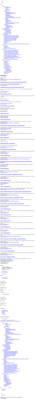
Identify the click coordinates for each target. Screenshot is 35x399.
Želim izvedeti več (19, 397)
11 (5, 260)
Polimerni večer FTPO (4, 113)
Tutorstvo (3, 311)
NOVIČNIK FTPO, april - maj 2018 (7, 105)
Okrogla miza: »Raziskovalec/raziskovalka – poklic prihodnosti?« (12, 125)
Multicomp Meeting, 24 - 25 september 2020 (10, 372)
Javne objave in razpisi (7, 384)
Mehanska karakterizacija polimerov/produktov (11, 352)
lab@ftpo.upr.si (5, 318)
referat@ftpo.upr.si (5, 278)
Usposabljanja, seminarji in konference (9, 355)
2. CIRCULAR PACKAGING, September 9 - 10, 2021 (12, 371)
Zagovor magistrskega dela (5, 180)
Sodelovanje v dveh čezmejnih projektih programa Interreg (11, 174)
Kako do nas (4, 273)
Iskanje (10, 387)
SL (2, 1)
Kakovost (5, 375)
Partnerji (5, 357)
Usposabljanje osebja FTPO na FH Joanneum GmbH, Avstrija (12, 87)
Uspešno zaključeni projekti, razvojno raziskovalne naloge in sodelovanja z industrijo (16, 358)
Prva (1, 260)
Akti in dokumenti (6, 379)
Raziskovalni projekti (7, 346)
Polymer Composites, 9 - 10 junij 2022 (9, 369)
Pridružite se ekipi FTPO (7, 380)
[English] (3, 394)
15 (8, 260)
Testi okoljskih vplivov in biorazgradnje (9, 353)
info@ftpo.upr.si (5, 272)
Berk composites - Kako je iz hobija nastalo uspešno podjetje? (11, 244)
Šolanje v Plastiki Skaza (4, 137)
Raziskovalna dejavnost (5, 28)
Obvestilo (1, 184)
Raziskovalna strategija (7, 345)
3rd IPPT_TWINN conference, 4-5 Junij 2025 (10, 366)
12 (6, 260)
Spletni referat (4, 310)
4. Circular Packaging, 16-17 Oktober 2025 (10, 365)
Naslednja (11, 260)
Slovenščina (4, 389)
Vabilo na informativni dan (5, 214)
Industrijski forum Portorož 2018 (6, 131)
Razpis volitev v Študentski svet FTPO (7, 256)
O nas (3, 373)
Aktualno (3, 44)
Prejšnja (3, 260)
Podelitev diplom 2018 (4, 168)
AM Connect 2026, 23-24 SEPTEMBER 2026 (11, 364)
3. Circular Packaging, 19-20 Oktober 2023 (10, 367)
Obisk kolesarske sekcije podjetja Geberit (8, 149)
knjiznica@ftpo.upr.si (6, 294)
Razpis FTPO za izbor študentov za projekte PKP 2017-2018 (11, 197)
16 (9, 260)
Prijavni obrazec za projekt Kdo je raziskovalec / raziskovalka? (12, 203)
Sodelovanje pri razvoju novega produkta (10, 354)
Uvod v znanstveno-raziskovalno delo (7, 250)
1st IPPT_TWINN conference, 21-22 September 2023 (12, 368)
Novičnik (3, 312)
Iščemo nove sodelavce (4, 100)
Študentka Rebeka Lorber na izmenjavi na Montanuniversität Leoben (13, 82)
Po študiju (5, 340)
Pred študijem (6, 323)
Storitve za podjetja (5, 34)
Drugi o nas (5, 377)
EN (2, 2)
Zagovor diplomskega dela (5, 119)
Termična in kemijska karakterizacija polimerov (11, 351)
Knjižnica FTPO (6, 378)
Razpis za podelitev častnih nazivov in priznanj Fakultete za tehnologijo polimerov (15, 191)
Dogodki (5, 361)
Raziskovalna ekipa (7, 349)
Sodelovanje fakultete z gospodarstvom (7, 143)
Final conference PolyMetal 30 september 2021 (11, 370)
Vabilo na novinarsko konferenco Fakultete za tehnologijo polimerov (13, 238)
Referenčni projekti (7, 356)
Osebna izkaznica (6, 374)
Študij (3, 322)
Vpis (3, 313)
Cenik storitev (4, 314)
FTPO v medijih (6, 385)
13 (7, 260)
